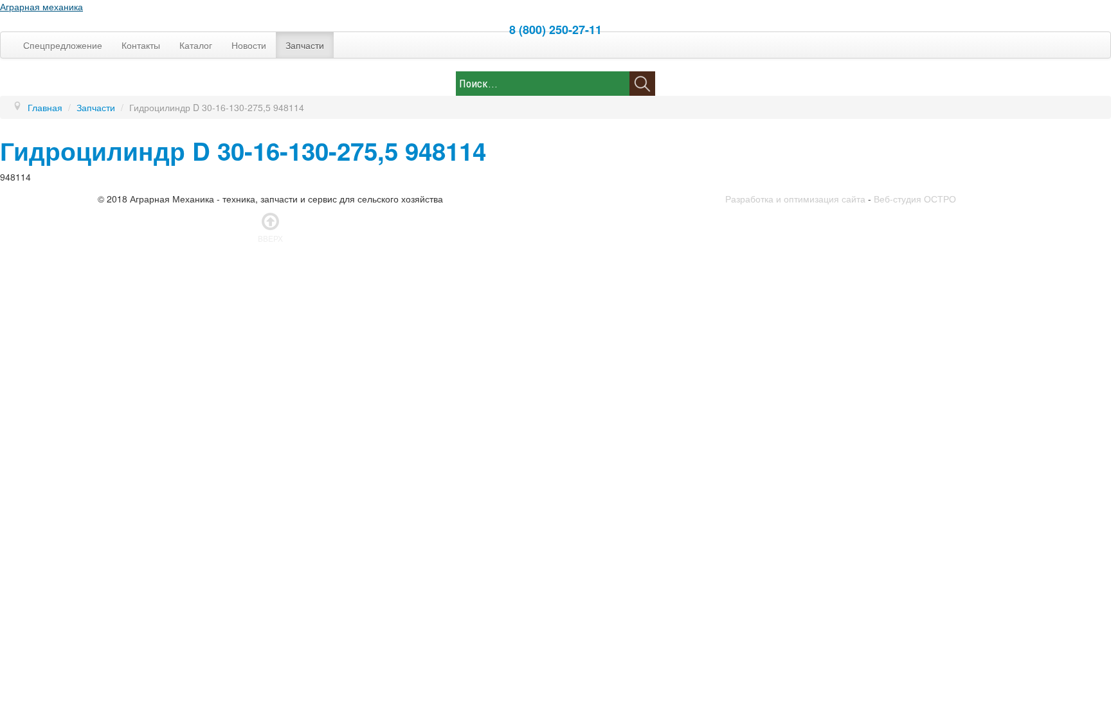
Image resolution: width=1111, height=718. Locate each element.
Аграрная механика (41, 6)
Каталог (195, 45)
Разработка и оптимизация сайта (795, 198)
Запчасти (304, 45)
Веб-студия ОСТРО (915, 198)
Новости (248, 45)
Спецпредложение (62, 45)
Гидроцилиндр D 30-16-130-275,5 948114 (243, 150)
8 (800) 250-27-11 (555, 29)
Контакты (141, 45)
